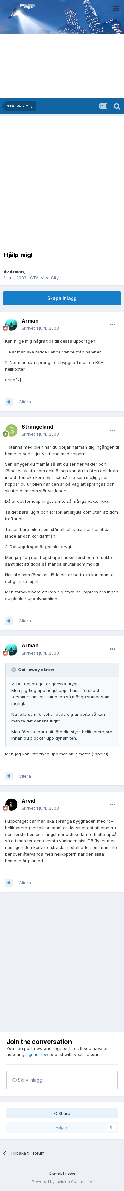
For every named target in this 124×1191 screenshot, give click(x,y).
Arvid (28, 801)
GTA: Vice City (44, 277)
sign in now (36, 1054)
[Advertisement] (62, 181)
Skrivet (40, 328)
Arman (17, 271)
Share (63, 1113)
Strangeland (37, 427)
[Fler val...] (112, 324)
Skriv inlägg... (31, 1080)
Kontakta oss (62, 1173)
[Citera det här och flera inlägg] (9, 402)
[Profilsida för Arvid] (11, 804)
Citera (25, 401)
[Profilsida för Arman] (11, 324)
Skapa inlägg (62, 298)
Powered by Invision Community (62, 1181)
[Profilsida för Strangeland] (11, 430)
